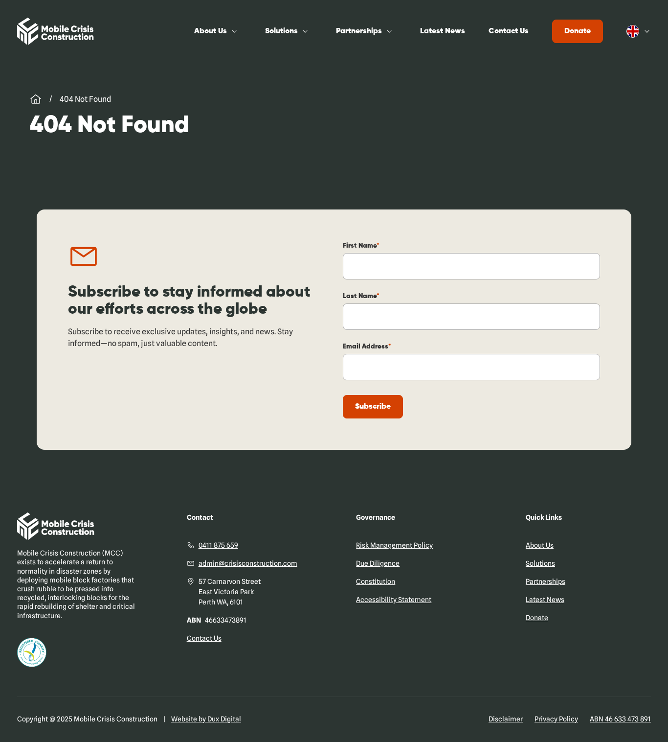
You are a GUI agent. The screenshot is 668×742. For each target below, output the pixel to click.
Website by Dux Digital (206, 719)
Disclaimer (506, 719)
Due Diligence (378, 563)
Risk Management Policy (394, 545)
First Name (360, 245)
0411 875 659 (218, 545)
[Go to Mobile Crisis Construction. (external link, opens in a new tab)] (36, 99)
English (638, 31)
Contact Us (509, 31)
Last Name (360, 296)
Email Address (365, 346)
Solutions (281, 31)
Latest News (442, 31)
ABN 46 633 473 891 (620, 719)
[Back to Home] (55, 31)
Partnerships (359, 31)
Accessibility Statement (393, 599)
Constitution (375, 581)
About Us (210, 31)
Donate (577, 31)
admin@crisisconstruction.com (248, 563)
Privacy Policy (556, 719)
